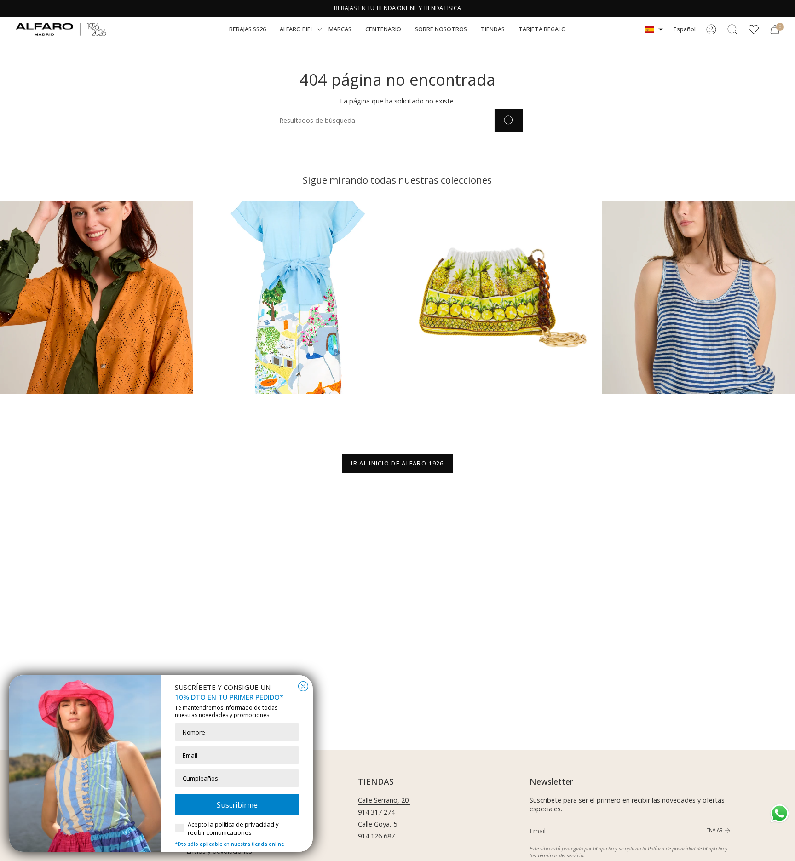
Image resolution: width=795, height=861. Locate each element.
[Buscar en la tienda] (509, 120)
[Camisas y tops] (698, 297)
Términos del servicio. (561, 855)
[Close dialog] (303, 686)
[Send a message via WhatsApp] (779, 813)
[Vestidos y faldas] (297, 297)
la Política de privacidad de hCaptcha (683, 848)
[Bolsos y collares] (497, 297)
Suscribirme (237, 805)
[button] (247, 29)
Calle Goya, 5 (377, 824)
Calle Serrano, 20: (384, 800)
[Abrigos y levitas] (96, 297)
